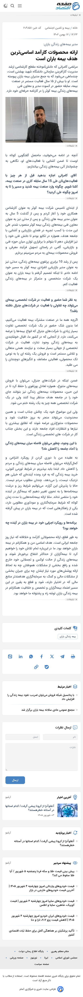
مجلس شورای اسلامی (66, 957)
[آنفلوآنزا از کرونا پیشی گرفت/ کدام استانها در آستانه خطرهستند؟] (67, 810)
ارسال (15, 780)
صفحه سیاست (41, 964)
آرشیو (8, 797)
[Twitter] (52, 656)
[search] (12, 6)
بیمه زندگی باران (68, 636)
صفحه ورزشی (16, 957)
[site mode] (5, 5)
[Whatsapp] (31, 656)
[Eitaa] (10, 656)
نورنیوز (34, 957)
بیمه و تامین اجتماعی (57, 28)
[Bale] (47, 667)
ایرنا (46, 957)
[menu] (20, 6)
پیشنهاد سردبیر (62, 863)
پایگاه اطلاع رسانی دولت (31, 951)
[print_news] (73, 656)
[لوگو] (68, 6)
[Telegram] (62, 656)
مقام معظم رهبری (60, 951)
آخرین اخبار (64, 797)
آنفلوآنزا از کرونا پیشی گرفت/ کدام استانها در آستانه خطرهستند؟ (29, 808)
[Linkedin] (21, 656)
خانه (75, 28)
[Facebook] (41, 656)
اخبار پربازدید (63, 833)
